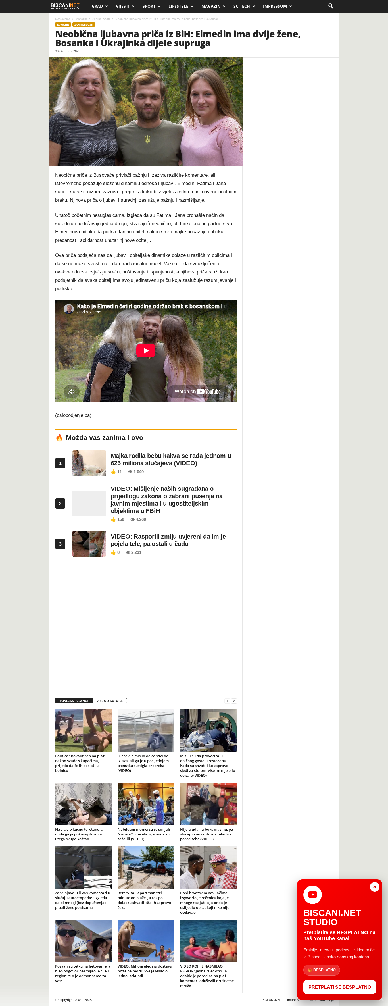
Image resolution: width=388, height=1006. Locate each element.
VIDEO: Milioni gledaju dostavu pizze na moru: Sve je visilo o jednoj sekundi (145, 971)
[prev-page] (227, 701)
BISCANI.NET (271, 999)
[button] (330, 6)
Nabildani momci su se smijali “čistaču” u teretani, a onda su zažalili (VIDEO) (144, 834)
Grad (97, 6)
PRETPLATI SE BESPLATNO (339, 987)
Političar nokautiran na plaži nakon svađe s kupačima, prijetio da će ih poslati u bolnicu (80, 763)
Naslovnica (62, 19)
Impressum (275, 6)
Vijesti (123, 6)
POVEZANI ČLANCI (74, 701)
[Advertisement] (146, 624)
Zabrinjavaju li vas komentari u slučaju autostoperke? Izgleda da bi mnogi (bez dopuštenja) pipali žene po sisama (82, 900)
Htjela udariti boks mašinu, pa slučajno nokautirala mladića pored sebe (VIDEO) (206, 834)
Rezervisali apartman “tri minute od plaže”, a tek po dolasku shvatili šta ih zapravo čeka (144, 900)
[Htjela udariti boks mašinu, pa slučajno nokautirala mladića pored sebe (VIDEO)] (208, 804)
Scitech (241, 6)
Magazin (210, 6)
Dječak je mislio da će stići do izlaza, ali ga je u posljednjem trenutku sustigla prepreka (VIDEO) (143, 763)
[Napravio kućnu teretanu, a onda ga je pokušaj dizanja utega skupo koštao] (83, 804)
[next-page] (234, 701)
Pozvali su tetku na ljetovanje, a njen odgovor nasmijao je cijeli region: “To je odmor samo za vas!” (82, 973)
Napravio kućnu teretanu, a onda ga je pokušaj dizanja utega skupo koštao (79, 834)
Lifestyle (178, 6)
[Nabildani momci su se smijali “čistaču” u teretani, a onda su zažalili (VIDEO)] (146, 804)
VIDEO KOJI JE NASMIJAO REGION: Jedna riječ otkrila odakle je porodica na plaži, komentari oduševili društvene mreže (207, 976)
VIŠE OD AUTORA (110, 701)
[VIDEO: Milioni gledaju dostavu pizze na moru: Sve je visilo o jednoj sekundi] (146, 941)
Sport (149, 6)
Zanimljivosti (101, 19)
